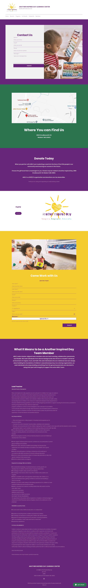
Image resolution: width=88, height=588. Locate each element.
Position (14, 305)
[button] (44, 319)
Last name (14, 289)
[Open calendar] (74, 314)
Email (15, 42)
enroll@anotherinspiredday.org (44, 570)
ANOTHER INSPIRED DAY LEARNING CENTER (34, 7)
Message (16, 53)
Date (14, 311)
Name (15, 37)
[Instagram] (44, 578)
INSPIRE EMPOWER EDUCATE (25, 8)
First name (14, 283)
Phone (15, 48)
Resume (14, 316)
